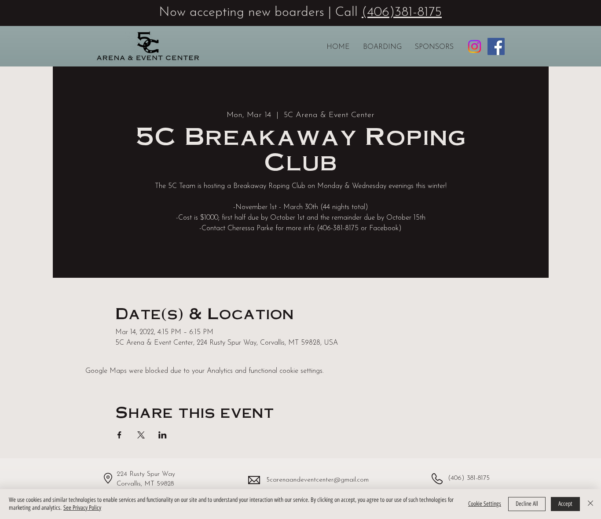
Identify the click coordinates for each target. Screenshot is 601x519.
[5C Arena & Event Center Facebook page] (496, 46)
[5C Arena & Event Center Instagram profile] (474, 46)
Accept (565, 504)
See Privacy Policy (82, 508)
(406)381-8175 (402, 12)
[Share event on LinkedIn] (162, 434)
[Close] (590, 504)
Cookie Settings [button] (484, 504)
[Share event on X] (141, 434)
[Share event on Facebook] (119, 434)
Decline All (527, 504)
